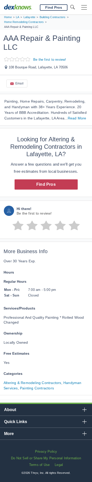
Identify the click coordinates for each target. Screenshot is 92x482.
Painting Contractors (37, 388)
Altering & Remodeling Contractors (32, 383)
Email (19, 83)
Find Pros (46, 184)
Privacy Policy (46, 451)
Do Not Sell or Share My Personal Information (46, 458)
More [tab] (9, 433)
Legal (59, 465)
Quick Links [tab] (15, 421)
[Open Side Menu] (84, 7)
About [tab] (10, 409)
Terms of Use (39, 465)
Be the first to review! (49, 59)
